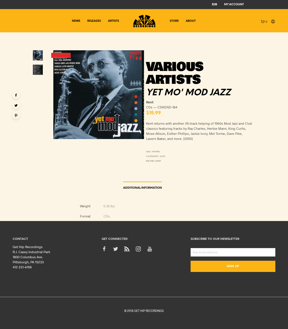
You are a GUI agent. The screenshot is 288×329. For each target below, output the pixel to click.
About (191, 21)
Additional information (142, 188)
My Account (234, 4)
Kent (158, 161)
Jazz (162, 156)
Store (174, 21)
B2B (214, 4)
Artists (113, 21)
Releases (94, 21)
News (76, 21)
